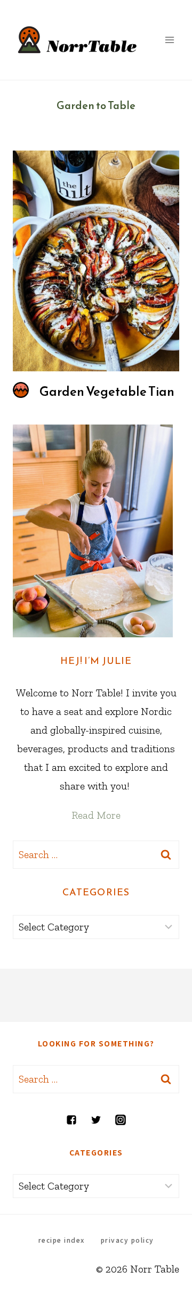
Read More (96, 815)
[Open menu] (169, 39)
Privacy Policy (127, 1239)
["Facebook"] (71, 1119)
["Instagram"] (120, 1119)
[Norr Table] (77, 40)
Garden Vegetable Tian (106, 391)
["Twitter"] (96, 1119)
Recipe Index (61, 1239)
